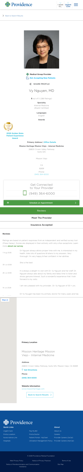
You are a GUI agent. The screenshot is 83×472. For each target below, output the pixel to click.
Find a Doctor (34, 434)
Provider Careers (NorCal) (64, 441)
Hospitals (6, 441)
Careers (57, 434)
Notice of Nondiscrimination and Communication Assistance (22, 465)
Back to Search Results (14, 16)
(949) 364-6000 (41, 174)
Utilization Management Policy (40, 441)
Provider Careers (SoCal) (63, 437)
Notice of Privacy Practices (41, 460)
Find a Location (9, 434)
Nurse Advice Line (10, 437)
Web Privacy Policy (16, 460)
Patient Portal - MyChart (38, 437)
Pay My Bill (33, 431)
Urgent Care (8, 431)
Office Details (50, 142)
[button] (24, 131)
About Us (57, 431)
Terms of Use (66, 460)
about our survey (15, 246)
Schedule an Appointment (41, 203)
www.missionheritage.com (33, 389)
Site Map (61, 464)
